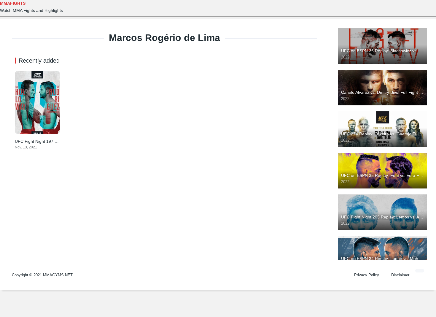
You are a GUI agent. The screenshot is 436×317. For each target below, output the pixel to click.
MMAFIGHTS (13, 3)
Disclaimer (400, 275)
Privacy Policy (366, 275)
